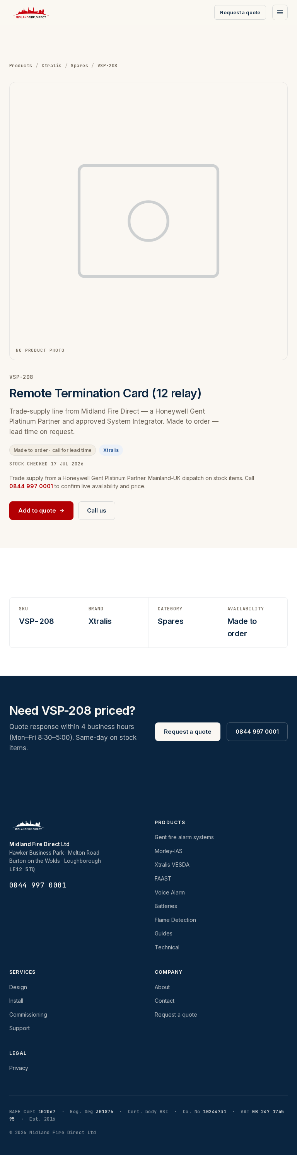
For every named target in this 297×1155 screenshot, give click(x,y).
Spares (79, 66)
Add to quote (37, 510)
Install (16, 1000)
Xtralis (51, 66)
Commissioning (28, 1014)
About (162, 987)
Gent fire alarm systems (184, 837)
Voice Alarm (170, 892)
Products (20, 66)
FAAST (163, 878)
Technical (167, 947)
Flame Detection (175, 920)
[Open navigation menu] (280, 12)
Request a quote (240, 12)
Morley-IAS (169, 851)
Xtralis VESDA (172, 864)
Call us (96, 510)
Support (19, 1028)
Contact (164, 1000)
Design (18, 987)
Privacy (18, 1068)
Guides (163, 933)
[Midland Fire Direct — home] (31, 12)
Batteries (166, 906)
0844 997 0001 (257, 731)
